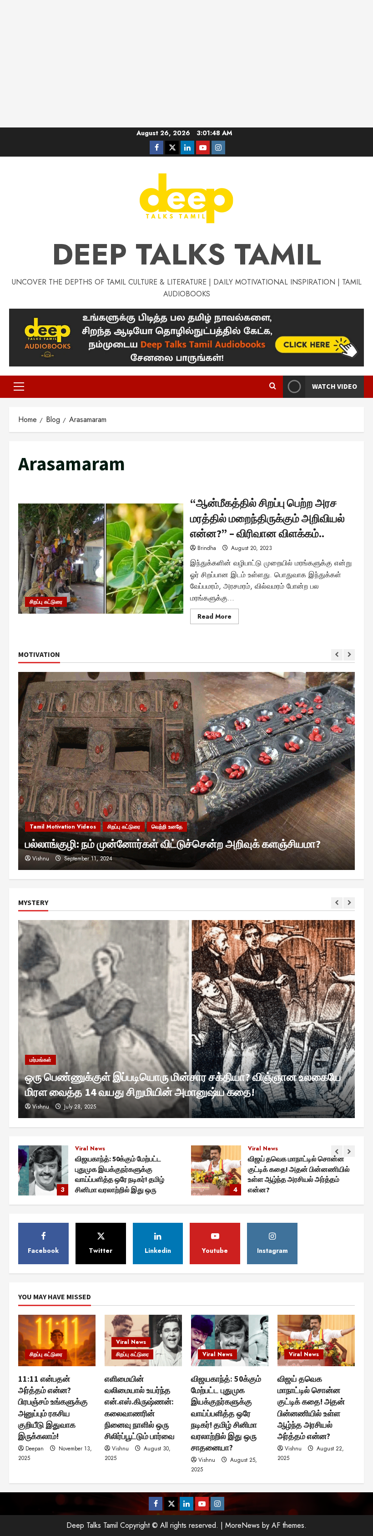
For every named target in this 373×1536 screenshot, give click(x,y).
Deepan (34, 1448)
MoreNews (242, 1525)
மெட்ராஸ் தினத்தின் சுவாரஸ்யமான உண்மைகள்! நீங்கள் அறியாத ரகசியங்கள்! (216, 1170)
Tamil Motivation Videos (63, 827)
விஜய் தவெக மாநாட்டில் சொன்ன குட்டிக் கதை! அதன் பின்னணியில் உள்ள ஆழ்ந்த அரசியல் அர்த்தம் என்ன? (43, 1170)
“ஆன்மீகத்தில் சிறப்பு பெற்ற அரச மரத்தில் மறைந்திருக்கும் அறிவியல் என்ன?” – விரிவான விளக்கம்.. (100, 559)
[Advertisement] (186, 63)
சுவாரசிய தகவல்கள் (309, 1148)
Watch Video (334, 386)
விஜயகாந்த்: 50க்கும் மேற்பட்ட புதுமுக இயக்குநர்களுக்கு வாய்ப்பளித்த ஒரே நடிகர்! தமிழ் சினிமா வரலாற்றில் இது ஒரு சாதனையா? (226, 1413)
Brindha (206, 548)
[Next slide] (349, 655)
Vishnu (40, 1107)
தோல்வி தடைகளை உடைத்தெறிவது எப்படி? (120, 844)
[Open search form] (272, 386)
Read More (218, 617)
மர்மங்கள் (40, 1060)
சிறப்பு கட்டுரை (46, 602)
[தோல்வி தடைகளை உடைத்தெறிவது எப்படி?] (186, 771)
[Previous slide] (337, 655)
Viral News (90, 1148)
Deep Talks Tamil (186, 254)
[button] (19, 386)
